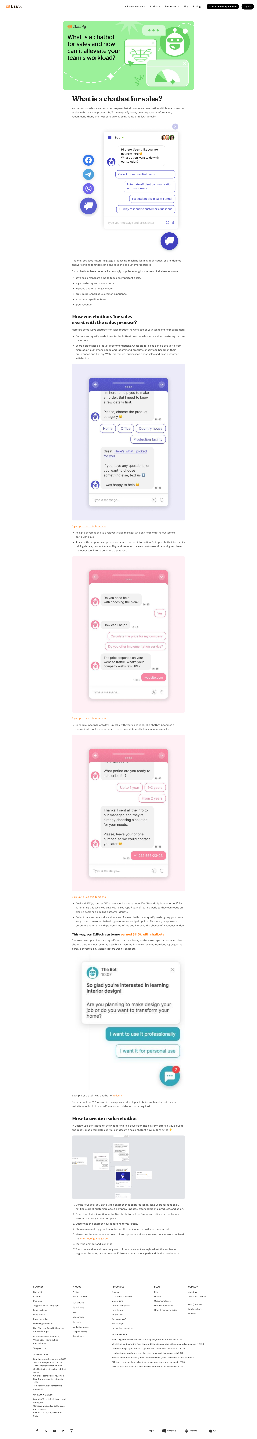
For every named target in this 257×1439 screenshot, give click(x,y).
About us (192, 1292)
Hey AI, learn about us (122, 1328)
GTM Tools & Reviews (122, 1296)
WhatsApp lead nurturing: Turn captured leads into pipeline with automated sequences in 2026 (158, 1344)
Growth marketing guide (165, 1310)
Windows (171, 1430)
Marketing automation (43, 1323)
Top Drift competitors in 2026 (47, 1362)
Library (157, 1296)
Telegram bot (39, 1348)
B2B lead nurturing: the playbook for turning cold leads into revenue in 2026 (148, 1362)
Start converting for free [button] (222, 6)
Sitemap (192, 1313)
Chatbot (37, 1296)
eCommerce (78, 1317)
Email (56, 1339)
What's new (117, 1314)
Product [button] (154, 6)
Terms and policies (197, 1296)
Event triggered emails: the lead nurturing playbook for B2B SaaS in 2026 (147, 1339)
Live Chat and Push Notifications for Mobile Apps (48, 1330)
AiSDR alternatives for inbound (47, 1365)
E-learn (117, 1095)
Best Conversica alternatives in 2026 (48, 1381)
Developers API (119, 1319)
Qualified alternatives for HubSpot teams (49, 1371)
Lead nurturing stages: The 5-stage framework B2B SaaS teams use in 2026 (148, 1348)
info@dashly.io (195, 1309)
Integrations (117, 1301)
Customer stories (162, 1301)
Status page (117, 1323)
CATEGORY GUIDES (43, 1394)
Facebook (54, 1336)
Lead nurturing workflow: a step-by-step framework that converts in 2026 (148, 1353)
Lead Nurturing (40, 1310)
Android (193, 1430)
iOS (215, 1430)
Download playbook (163, 1305)
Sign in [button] (247, 6)
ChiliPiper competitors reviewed (48, 1375)
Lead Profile (39, 1314)
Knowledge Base (41, 1319)
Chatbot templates (121, 1305)
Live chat (37, 1292)
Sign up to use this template (89, 526)
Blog (186, 6)
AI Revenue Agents (134, 6)
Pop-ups (37, 1301)
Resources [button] (171, 6)
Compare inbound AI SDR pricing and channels (49, 1407)
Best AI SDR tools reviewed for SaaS (47, 1414)
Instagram (42, 1343)
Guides (115, 1292)
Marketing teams (80, 1327)
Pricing (197, 6)
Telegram (48, 1339)
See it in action (80, 1296)
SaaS (75, 1312)
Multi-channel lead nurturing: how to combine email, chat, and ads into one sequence (153, 1357)
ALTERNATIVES (40, 1354)
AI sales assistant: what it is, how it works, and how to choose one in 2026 (147, 1366)
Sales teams (78, 1336)
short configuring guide (94, 1238)
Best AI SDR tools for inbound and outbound (49, 1401)
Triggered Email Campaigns (46, 1305)
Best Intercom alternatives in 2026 (49, 1359)
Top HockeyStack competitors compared (47, 1387)
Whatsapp (38, 1339)
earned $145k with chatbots (142, 934)
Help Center (117, 1310)
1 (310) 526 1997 (195, 1304)
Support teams (80, 1331)
